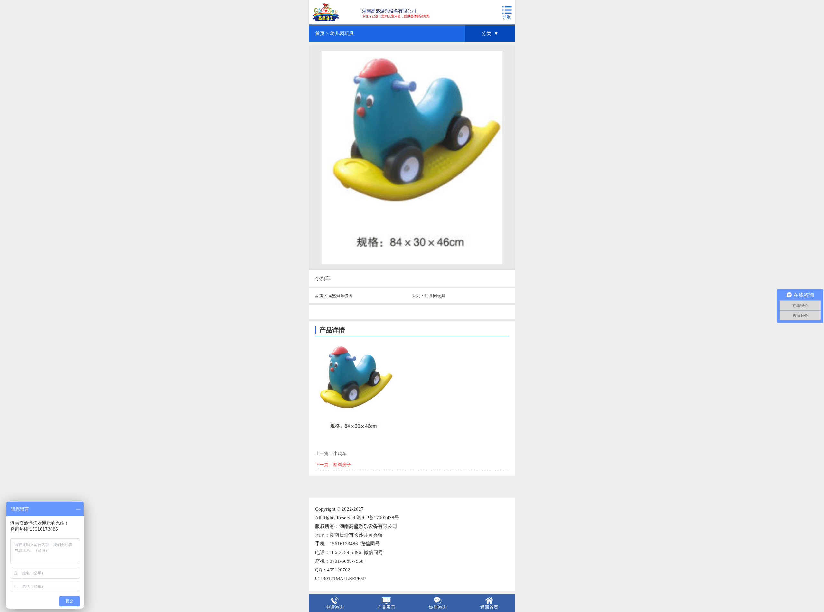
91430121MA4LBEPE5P (340, 578)
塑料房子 (342, 464)
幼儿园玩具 (342, 33)
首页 (320, 33)
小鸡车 (340, 453)
